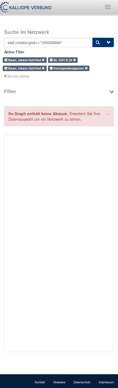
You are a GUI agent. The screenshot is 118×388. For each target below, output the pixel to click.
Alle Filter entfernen (18, 76)
